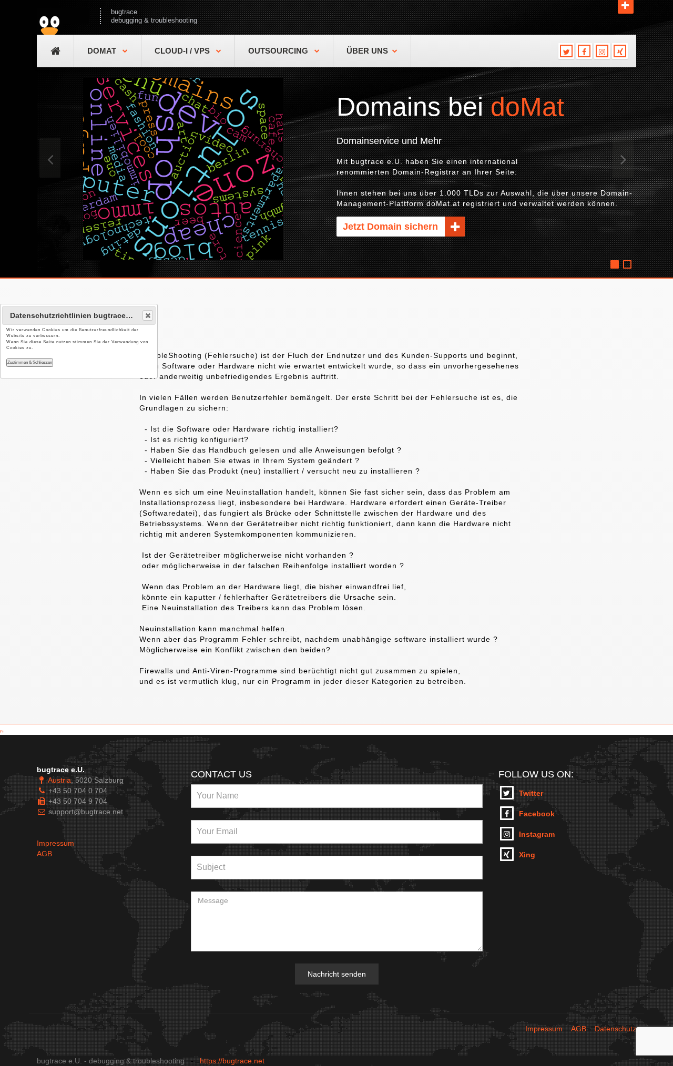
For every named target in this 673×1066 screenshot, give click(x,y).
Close (147, 315)
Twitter (531, 793)
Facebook (537, 813)
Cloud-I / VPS (183, 51)
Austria (59, 780)
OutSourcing (279, 51)
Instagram (537, 834)
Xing (527, 854)
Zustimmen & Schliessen (29, 362)
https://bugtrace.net (232, 1061)
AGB (44, 853)
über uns (367, 51)
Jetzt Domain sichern (392, 226)
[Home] (63, 16)
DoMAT (102, 51)
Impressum (55, 843)
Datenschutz (615, 1028)
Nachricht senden (337, 974)
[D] (1, 731)
